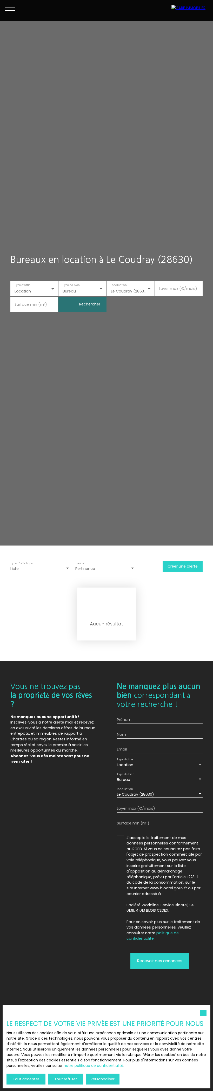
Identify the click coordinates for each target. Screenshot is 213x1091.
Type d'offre (22, 285)
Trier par (80, 563)
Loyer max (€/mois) (178, 288)
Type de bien (71, 285)
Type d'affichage (21, 563)
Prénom (124, 719)
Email (122, 749)
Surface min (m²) (31, 304)
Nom (121, 734)
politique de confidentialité (153, 935)
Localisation (119, 285)
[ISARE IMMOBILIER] (189, 10)
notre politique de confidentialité (93, 1065)
